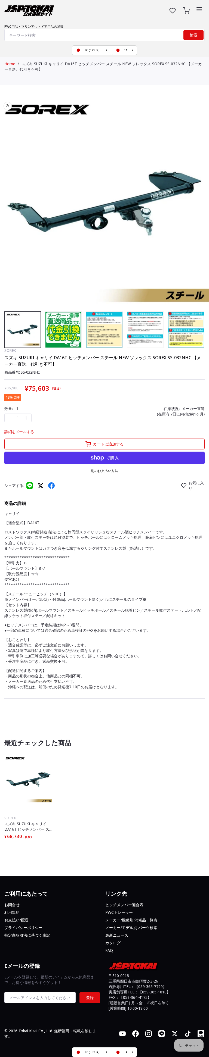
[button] (199, 9)
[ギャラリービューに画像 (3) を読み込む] (104, 329)
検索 (193, 35)
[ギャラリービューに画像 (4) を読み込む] (145, 329)
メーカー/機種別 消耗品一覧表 (131, 919)
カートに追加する (108, 443)
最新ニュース (116, 935)
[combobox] (104, 35)
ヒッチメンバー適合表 (124, 904)
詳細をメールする (19, 431)
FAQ (109, 950)
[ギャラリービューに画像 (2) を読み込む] (63, 329)
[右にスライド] (199, 329)
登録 (90, 997)
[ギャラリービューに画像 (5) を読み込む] (186, 329)
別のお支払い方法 (104, 470)
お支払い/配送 (16, 919)
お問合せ (12, 904)
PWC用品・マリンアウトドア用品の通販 (34, 26)
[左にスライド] (9, 329)
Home (9, 63)
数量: (11, 408)
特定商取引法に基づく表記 (27, 935)
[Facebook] (51, 485)
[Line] (29, 485)
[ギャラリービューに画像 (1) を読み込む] (22, 329)
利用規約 (12, 912)
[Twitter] (40, 485)
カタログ (113, 942)
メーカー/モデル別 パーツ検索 (131, 927)
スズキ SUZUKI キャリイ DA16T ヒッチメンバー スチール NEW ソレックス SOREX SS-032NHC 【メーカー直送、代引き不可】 (27, 826)
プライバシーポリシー (23, 927)
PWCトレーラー (119, 912)
